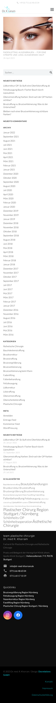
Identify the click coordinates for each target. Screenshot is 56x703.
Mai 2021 (7, 153)
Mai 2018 (7, 248)
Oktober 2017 (10, 276)
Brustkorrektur (10, 354)
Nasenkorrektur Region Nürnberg (19, 599)
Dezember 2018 (10, 223)
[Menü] (52, 9)
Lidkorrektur (9, 387)
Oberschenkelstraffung (14, 400)
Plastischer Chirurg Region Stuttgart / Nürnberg (25, 511)
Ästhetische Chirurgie (13, 346)
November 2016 (10, 314)
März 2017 (8, 297)
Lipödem (25, 502)
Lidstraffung (9, 391)
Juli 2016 (7, 322)
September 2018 (11, 235)
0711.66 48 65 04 (18, 571)
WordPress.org (10, 428)
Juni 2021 (8, 149)
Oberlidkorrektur (8, 506)
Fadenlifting (9, 375)
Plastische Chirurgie (12, 404)
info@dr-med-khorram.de (22, 566)
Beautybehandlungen (34, 484)
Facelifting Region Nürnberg (16, 602)
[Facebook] (18, 615)
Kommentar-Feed (11, 424)
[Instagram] (7, 615)
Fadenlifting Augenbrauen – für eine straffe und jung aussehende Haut (24, 53)
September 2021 (11, 136)
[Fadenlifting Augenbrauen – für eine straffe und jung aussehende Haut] (28, 18)
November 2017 (10, 272)
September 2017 (11, 281)
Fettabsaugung (10, 383)
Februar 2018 (9, 260)
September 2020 (11, 182)
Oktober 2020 (10, 177)
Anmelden (8, 415)
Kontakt (49, 681)
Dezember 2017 (10, 268)
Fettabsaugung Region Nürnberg (18, 595)
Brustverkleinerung (12, 367)
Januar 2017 (9, 305)
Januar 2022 (9, 132)
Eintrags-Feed (9, 419)
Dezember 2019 (10, 210)
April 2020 (8, 194)
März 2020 (8, 198)
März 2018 (8, 256)
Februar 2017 (9, 301)
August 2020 (9, 186)
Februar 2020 (9, 202)
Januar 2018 (9, 264)
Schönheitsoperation (17, 522)
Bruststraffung (10, 358)
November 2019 (10, 215)
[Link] (8, 9)
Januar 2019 (9, 219)
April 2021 (8, 157)
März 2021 (8, 161)
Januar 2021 (9, 169)
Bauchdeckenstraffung (13, 350)
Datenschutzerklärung (42, 694)
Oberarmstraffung (11, 395)
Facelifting (31, 495)
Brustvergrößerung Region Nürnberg (20, 592)
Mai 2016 (7, 330)
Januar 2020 (9, 206)
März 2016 (8, 334)
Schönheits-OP (13, 518)
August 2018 (9, 239)
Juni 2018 (8, 243)
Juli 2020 (7, 190)
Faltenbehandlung (11, 379)
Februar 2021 (9, 165)
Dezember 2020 (10, 173)
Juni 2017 (8, 289)
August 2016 (9, 318)
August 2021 (9, 140)
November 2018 (10, 227)
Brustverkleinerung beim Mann (17, 371)
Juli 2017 (7, 285)
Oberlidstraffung (20, 506)
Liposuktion (17, 502)
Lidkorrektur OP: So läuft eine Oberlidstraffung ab (26, 85)
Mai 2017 (7, 293)
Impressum (47, 688)
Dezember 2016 (10, 310)
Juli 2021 (7, 144)
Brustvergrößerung (12, 362)
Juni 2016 (8, 326)
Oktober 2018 (10, 231)
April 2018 (8, 252)
